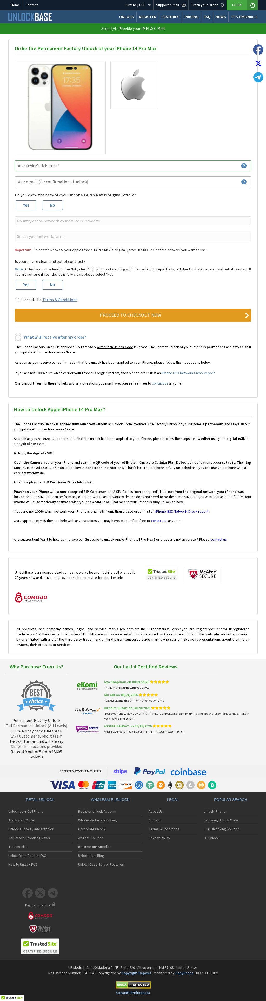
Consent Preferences (133, 993)
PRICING (191, 17)
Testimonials (18, 847)
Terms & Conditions (59, 300)
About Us (156, 811)
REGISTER (147, 17)
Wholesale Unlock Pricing (97, 820)
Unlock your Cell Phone (26, 811)
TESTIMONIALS (244, 17)
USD (134, 5)
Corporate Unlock (91, 829)
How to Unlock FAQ (22, 864)
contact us (160, 383)
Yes (26, 205)
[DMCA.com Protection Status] (133, 985)
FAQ (207, 17)
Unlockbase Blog (91, 855)
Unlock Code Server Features (101, 864)
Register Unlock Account (97, 811)
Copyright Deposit (136, 973)
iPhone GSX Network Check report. (188, 373)
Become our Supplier (94, 847)
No (52, 205)
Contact (31, 5)
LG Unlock (211, 838)
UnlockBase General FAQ (27, 855)
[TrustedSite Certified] (161, 573)
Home (15, 5)
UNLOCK (126, 17)
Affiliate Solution (90, 838)
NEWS (221, 17)
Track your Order (21, 820)
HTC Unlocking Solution (222, 829)
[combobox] (132, 221)
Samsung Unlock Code (221, 820)
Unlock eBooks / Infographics (31, 829)
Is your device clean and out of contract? (50, 261)
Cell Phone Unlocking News (29, 838)
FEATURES (170, 17)
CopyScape (184, 973)
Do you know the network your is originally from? (75, 195)
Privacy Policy (159, 838)
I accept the (49, 300)
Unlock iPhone (214, 811)
